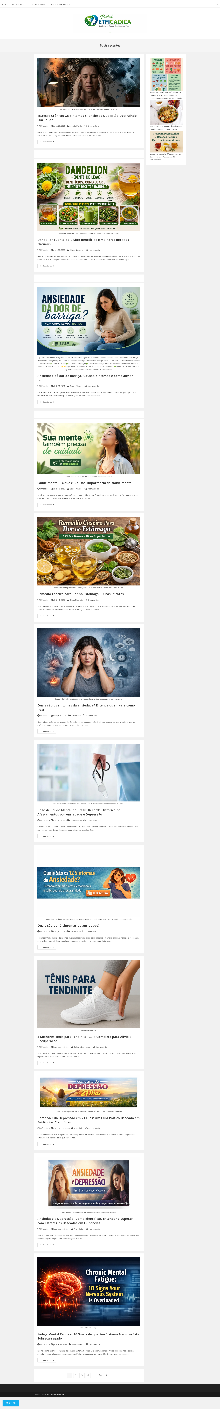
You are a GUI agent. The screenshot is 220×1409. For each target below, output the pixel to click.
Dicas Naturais (76, 250)
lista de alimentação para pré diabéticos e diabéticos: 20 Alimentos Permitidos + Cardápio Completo (165, 95)
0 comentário (93, 126)
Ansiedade (76, 715)
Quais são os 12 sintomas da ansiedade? (68, 925)
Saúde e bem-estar (82, 1047)
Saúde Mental (76, 126)
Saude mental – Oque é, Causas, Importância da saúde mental (85, 483)
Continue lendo (48, 142)
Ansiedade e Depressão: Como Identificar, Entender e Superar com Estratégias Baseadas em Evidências (85, 1220)
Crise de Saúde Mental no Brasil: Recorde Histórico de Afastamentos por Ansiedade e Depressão (78, 812)
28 (100, 1375)
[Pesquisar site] (217, 4)
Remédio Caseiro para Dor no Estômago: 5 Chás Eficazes (80, 594)
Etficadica (44, 126)
